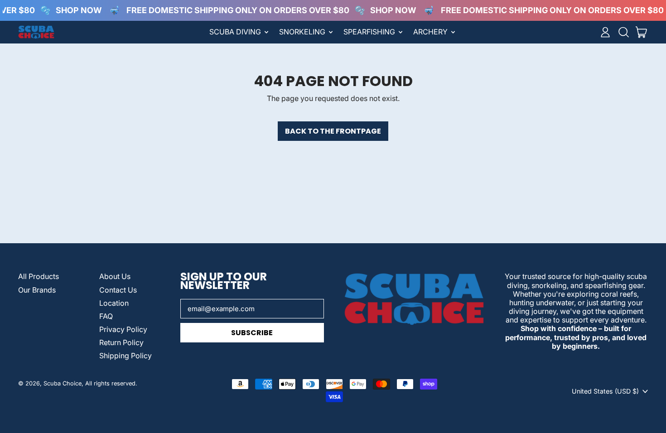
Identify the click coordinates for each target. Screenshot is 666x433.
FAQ (106, 316)
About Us (114, 276)
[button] (623, 32)
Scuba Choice (62, 383)
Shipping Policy (125, 355)
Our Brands (37, 289)
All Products (38, 276)
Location (114, 303)
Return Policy (121, 342)
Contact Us (118, 289)
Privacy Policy (123, 329)
